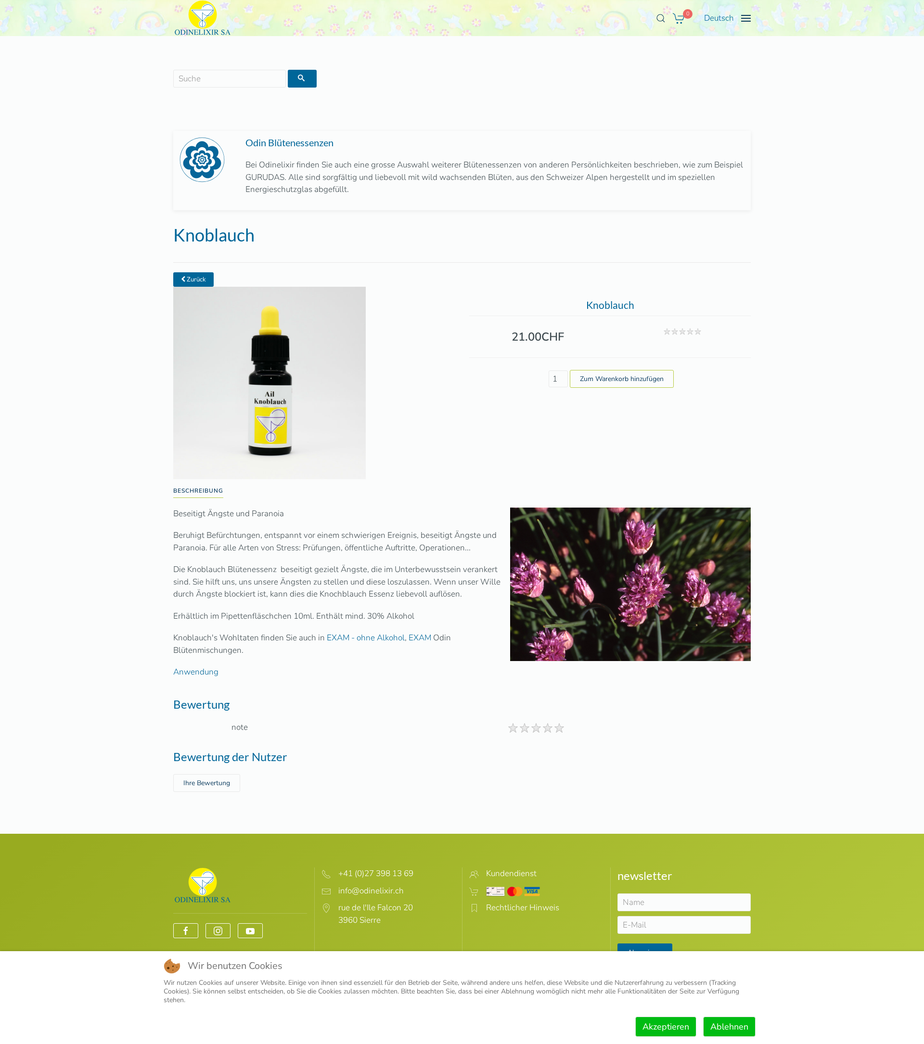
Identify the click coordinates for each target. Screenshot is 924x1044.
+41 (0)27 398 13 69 (375, 873)
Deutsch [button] (719, 18)
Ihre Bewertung (206, 783)
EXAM (420, 637)
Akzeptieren (665, 1026)
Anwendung (195, 671)
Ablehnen (729, 1026)
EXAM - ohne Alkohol (366, 637)
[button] (661, 18)
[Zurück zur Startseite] (202, 18)
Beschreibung (198, 491)
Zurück (195, 279)
